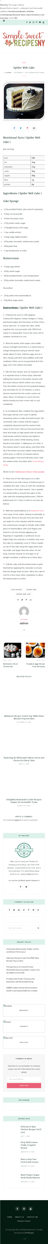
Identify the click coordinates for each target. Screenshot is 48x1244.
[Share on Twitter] (20, 128)
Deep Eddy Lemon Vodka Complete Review (29, 1145)
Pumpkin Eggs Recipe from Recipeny (35, 665)
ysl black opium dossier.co (29, 880)
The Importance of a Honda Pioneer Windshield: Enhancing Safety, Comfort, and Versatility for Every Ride (23, 970)
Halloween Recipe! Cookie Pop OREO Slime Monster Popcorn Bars (24, 717)
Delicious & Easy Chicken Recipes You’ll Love (31, 1129)
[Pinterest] (27, 128)
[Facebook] (17, 1208)
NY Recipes (29, 1233)
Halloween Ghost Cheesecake (29, 471)
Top (24, 1239)
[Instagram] (24, 1208)
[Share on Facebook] (14, 128)
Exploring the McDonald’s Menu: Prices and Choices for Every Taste (24, 759)
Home (9, 1217)
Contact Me (32, 1217)
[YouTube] (30, 1208)
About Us (19, 1217)
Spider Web (31, 590)
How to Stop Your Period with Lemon (29, 1161)
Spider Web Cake (23, 594)
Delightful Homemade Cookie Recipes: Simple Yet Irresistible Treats (23, 801)
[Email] (34, 128)
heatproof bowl (37, 510)
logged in (17, 820)
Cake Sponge (16, 590)
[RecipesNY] (24, 38)
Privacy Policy (24, 1221)
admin (8, 72)
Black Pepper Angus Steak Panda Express (30, 1176)
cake (24, 63)
